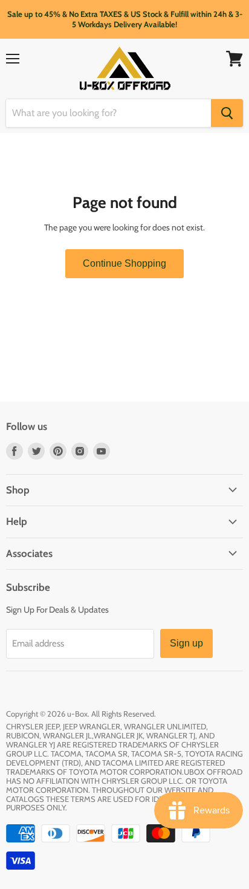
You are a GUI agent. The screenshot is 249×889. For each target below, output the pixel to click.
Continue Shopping (124, 263)
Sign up (186, 643)
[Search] (227, 113)
